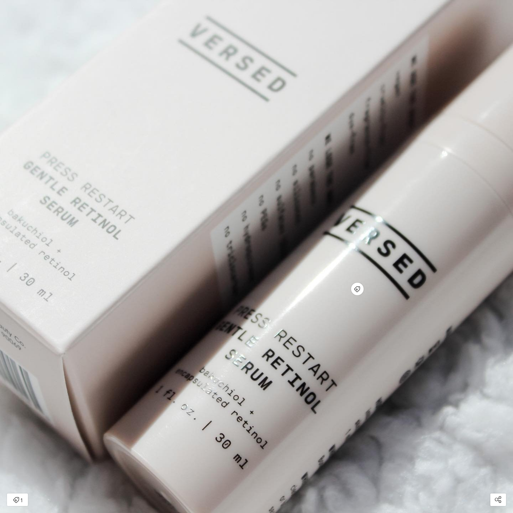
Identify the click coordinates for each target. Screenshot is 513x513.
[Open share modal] (498, 499)
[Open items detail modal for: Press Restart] (357, 289)
